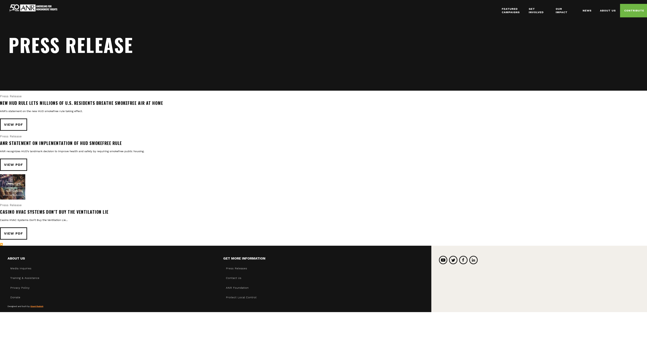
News (587, 10)
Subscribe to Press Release (1, 244)
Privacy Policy (20, 287)
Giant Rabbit (36, 306)
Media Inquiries (21, 268)
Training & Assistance (24, 278)
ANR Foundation (237, 287)
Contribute (634, 10)
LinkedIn (473, 260)
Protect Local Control (241, 297)
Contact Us (233, 278)
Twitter (453, 260)
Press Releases (236, 268)
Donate (15, 297)
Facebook (463, 260)
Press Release (11, 96)
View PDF (13, 125)
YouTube (443, 260)
